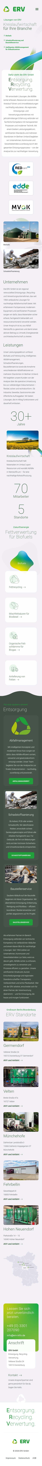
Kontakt (13, 1375)
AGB (34, 1458)
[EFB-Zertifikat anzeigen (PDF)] (21, 188)
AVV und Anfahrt (11, 1060)
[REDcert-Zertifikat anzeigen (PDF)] (21, 169)
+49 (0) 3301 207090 (17, 1328)
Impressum (11, 1458)
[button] (37, 9)
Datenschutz (24, 1458)
